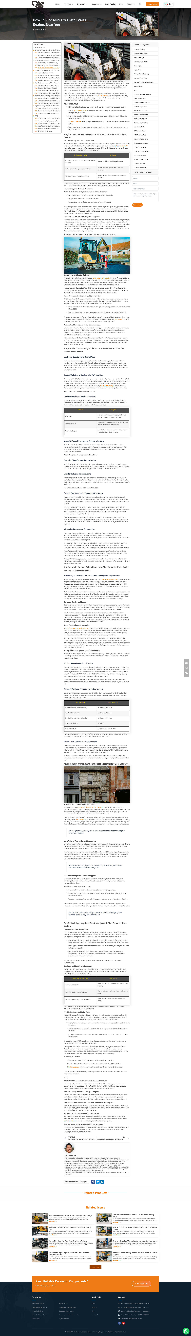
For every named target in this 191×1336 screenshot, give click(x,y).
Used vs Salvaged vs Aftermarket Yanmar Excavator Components (135, 1241)
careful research (76, 121)
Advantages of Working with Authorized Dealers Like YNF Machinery (48, 96)
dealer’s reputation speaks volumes (77, 628)
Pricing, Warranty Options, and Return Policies (49, 93)
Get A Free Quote (141, 1284)
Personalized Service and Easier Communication (49, 68)
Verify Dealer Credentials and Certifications (49, 78)
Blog (121, 4)
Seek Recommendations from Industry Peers (49, 80)
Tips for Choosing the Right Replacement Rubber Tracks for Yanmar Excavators (69, 1253)
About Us (95, 4)
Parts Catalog (110, 4)
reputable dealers (69, 1121)
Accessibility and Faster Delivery (48, 63)
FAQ (36, 116)
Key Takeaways (40, 47)
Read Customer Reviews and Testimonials (49, 75)
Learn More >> (53, 1221)
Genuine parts (81, 819)
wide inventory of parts (110, 579)
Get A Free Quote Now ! (45, 131)
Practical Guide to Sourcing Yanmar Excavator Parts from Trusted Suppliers (135, 1253)
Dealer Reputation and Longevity (48, 90)
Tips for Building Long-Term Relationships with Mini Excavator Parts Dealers (48, 106)
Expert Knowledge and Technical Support (49, 103)
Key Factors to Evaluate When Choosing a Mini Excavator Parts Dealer (48, 83)
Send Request (137, 205)
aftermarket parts (121, 146)
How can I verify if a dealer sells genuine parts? (49, 121)
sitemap (122, 1332)
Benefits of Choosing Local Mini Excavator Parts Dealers (48, 60)
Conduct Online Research (46, 73)
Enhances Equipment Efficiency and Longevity (49, 58)
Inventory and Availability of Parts (48, 85)
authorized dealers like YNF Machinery (91, 807)
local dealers (119, 319)
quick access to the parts (101, 278)
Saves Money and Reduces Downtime (49, 55)
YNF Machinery (103, 95)
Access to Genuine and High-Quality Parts (49, 98)
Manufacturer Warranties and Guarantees (49, 101)
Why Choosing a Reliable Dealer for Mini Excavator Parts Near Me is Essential (48, 50)
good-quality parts (80, 110)
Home (57, 4)
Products (67, 4)
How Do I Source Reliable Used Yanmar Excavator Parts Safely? (70, 1215)
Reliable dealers (73, 1067)
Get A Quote (152, 4)
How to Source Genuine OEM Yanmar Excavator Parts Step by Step (70, 1228)
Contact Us (131, 4)
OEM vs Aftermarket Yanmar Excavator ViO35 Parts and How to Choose (135, 1228)
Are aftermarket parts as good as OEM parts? (49, 126)
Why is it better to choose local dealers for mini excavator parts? (49, 123)
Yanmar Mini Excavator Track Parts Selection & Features (68, 1241)
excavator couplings (107, 385)
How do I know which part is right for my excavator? (49, 128)
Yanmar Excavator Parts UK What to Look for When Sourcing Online (133, 1215)
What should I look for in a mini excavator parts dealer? (49, 118)
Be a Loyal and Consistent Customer (49, 111)
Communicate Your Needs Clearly (48, 108)
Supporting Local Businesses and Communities (49, 65)
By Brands (81, 4)
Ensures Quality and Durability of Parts (49, 52)
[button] (93, 1181)
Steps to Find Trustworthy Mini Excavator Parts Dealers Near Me (48, 70)
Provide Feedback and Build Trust (48, 113)
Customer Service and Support (47, 88)
